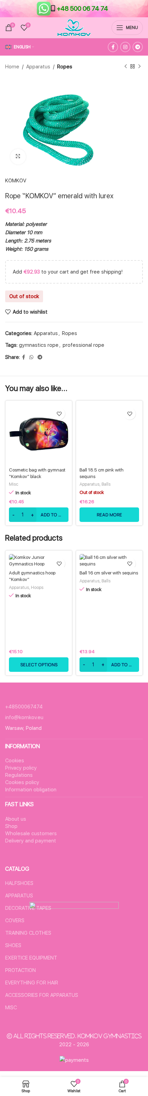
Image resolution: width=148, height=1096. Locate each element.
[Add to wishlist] (59, 414)
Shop (11, 826)
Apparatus (38, 67)
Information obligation (30, 790)
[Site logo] (74, 27)
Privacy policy (21, 768)
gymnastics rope (39, 345)
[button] (38, 514)
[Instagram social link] (125, 47)
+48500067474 (24, 707)
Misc (13, 484)
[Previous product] (125, 66)
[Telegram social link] (138, 47)
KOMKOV (15, 181)
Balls (106, 484)
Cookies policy (22, 782)
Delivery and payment (30, 841)
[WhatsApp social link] (31, 357)
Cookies (14, 760)
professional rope (83, 345)
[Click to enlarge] (18, 156)
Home (12, 67)
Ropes (64, 67)
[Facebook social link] (113, 47)
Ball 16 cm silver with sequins (109, 572)
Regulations (19, 775)
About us (15, 819)
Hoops (37, 587)
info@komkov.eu (24, 717)
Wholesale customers (31, 833)
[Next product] (139, 66)
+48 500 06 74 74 (82, 8)
